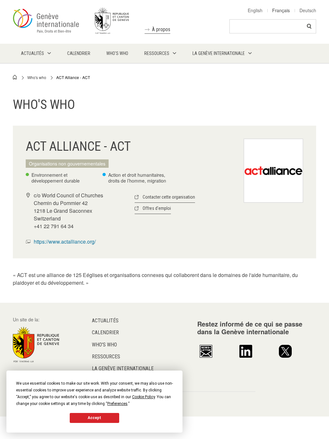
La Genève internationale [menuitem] (218, 53)
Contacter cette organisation (169, 197)
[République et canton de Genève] (36, 344)
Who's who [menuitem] (117, 53)
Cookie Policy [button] (143, 397)
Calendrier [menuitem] (78, 53)
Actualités (105, 321)
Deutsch (307, 10)
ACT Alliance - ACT (73, 77)
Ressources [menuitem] (156, 53)
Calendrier (105, 332)
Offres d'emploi (157, 208)
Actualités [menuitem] (32, 53)
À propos (161, 29)
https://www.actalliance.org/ (65, 241)
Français (281, 10)
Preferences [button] (117, 403)
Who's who (36, 77)
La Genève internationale (123, 368)
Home (15, 77)
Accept (94, 418)
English (255, 10)
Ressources (106, 357)
